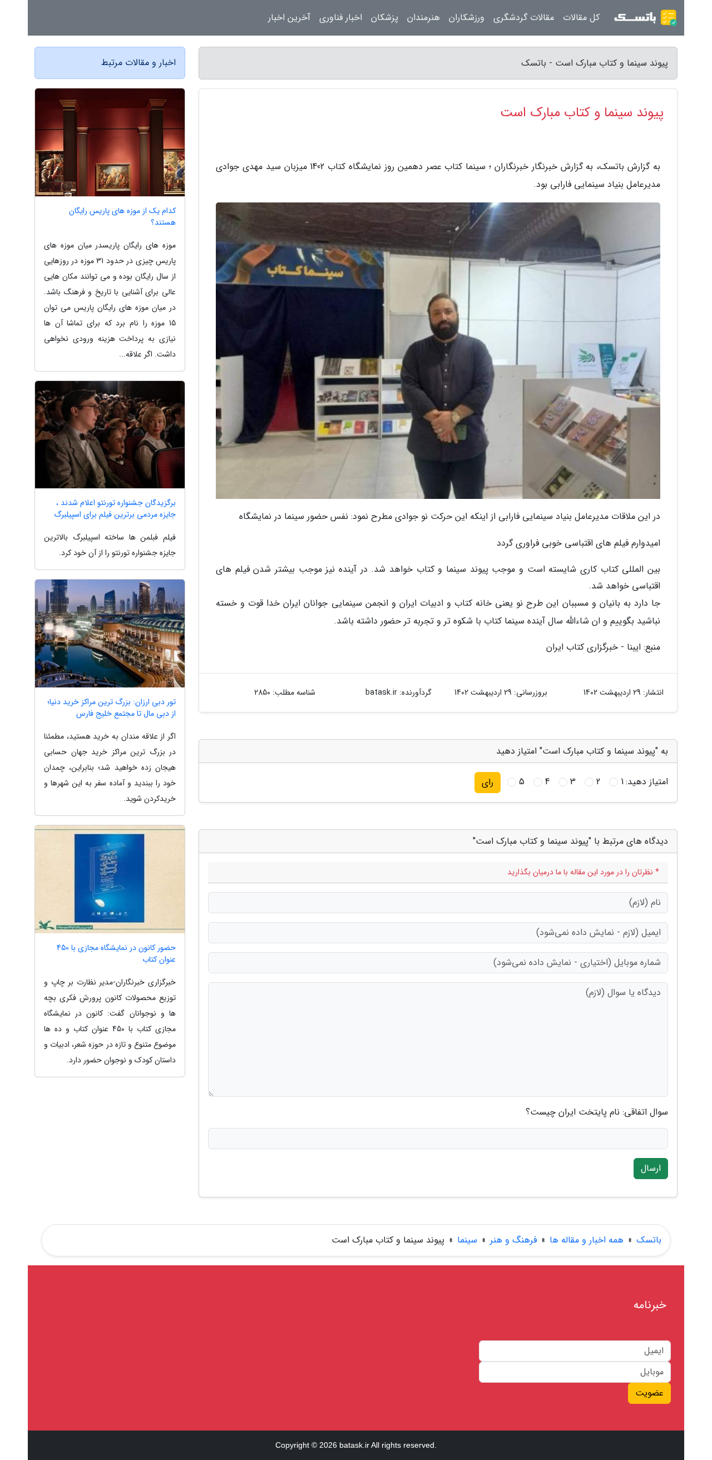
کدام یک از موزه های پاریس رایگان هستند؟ (122, 217)
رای (487, 782)
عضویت (649, 1393)
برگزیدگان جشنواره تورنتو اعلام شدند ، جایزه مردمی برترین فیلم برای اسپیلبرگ (115, 509)
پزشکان (384, 17)
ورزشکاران (466, 17)
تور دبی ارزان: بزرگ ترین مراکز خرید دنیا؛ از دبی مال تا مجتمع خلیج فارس (111, 708)
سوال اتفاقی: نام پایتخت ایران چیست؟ (597, 1112)
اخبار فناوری (340, 17)
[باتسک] (645, 17)
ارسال (651, 1168)
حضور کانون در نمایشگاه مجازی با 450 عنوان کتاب (116, 954)
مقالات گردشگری (523, 17)
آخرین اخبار (289, 17)
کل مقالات (581, 17)
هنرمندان (423, 17)
